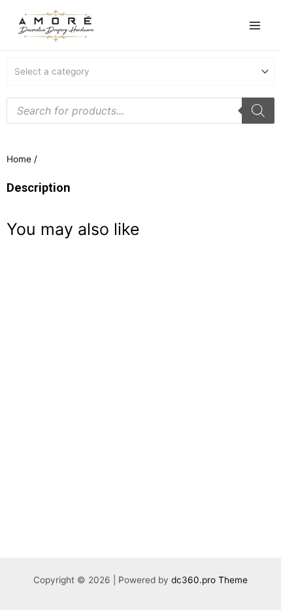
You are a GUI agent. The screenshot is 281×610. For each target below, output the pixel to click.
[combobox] (140, 71)
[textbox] (135, 71)
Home (19, 159)
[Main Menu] (255, 25)
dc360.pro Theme (209, 580)
